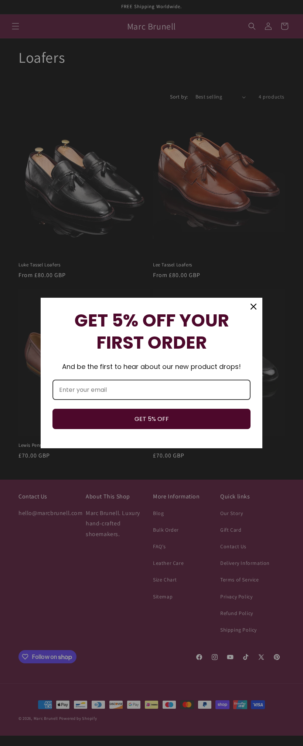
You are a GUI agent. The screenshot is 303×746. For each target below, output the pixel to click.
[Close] (253, 306)
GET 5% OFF (152, 419)
